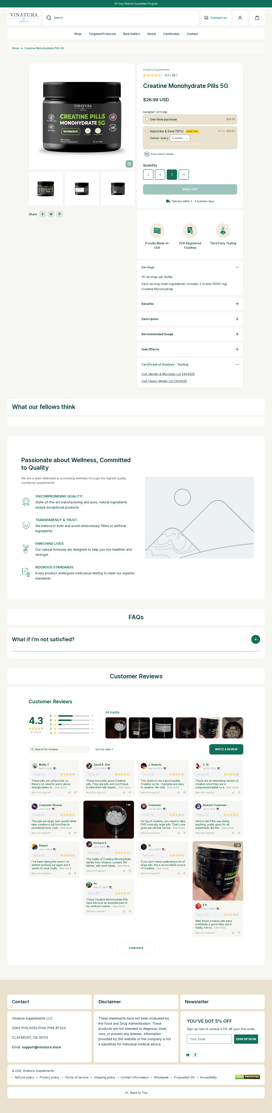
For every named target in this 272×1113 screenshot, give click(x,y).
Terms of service (76, 1077)
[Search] (47, 17)
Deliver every (159, 138)
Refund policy (24, 1077)
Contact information (135, 1077)
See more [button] (60, 787)
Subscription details (162, 153)
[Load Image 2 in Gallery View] (82, 188)
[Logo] (24, 17)
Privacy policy (49, 1077)
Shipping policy (104, 1077)
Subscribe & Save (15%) (174, 131)
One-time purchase (163, 119)
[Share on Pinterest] (59, 214)
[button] (257, 17)
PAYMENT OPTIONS (155, 112)
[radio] (147, 119)
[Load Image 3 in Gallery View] (118, 188)
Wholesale (161, 1077)
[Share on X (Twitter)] (51, 214)
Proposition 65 (184, 1077)
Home (15, 48)
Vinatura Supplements (38, 1071)
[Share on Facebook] (42, 214)
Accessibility (208, 1077)
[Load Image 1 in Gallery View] (46, 188)
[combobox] (120, 17)
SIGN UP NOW (246, 1039)
